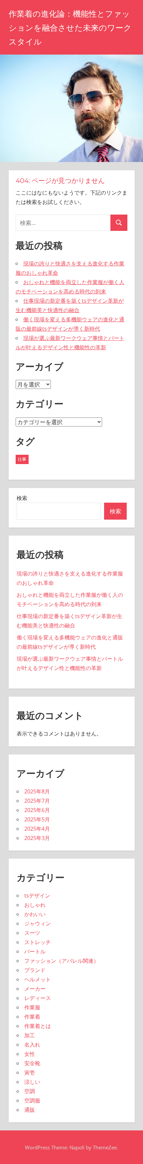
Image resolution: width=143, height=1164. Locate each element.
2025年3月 (37, 838)
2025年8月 (37, 791)
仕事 (22, 459)
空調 (29, 1091)
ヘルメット (37, 979)
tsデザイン (37, 895)
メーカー (35, 988)
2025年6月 (37, 810)
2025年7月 (37, 800)
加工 (29, 1035)
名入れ (32, 1044)
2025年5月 (37, 819)
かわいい (35, 914)
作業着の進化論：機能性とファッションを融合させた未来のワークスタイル (70, 28)
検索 (22, 498)
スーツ (32, 932)
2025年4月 (37, 828)
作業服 (32, 1007)
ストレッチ (37, 942)
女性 (29, 1054)
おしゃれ (35, 905)
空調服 (32, 1100)
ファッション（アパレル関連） (61, 960)
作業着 (32, 1016)
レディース (37, 998)
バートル (35, 951)
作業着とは (37, 1026)
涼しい (32, 1081)
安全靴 (32, 1063)
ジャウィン (37, 923)
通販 (29, 1109)
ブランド (35, 970)
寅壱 (29, 1072)
